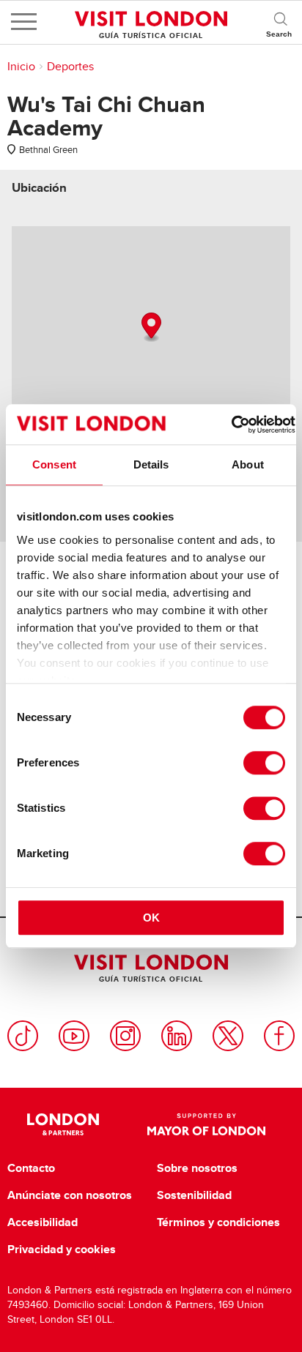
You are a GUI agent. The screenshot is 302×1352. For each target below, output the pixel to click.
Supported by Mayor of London (206, 1124)
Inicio (21, 66)
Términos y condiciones (218, 1222)
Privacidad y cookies (61, 1249)
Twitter (228, 1035)
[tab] (39, 188)
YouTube (74, 1035)
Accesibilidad (42, 1222)
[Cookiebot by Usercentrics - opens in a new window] (231, 424)
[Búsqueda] (280, 22)
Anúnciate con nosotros (69, 1195)
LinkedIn (176, 1035)
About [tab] (248, 464)
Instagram (125, 1035)
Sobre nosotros (197, 1168)
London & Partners (62, 1124)
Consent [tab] (54, 464)
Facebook (279, 1035)
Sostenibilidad (194, 1195)
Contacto (31, 1168)
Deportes (70, 66)
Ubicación (39, 188)
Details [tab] (151, 464)
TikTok (22, 1035)
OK (151, 917)
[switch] (264, 762)
